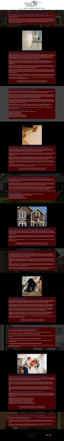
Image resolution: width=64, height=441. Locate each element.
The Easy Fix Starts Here (16, 22)
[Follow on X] (48, 435)
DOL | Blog (34, 433)
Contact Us (32, 8)
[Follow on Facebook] (46, 435)
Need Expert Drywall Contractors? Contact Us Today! (32, 319)
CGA (30, 433)
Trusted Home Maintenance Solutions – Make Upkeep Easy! (32, 406)
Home (21, 8)
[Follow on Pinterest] (50, 435)
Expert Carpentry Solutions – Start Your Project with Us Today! (32, 168)
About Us (38, 8)
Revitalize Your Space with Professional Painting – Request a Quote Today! (32, 243)
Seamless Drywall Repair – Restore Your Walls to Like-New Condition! (32, 81)
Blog (43, 8)
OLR (28, 433)
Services (26, 8)
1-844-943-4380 (28, 77)
